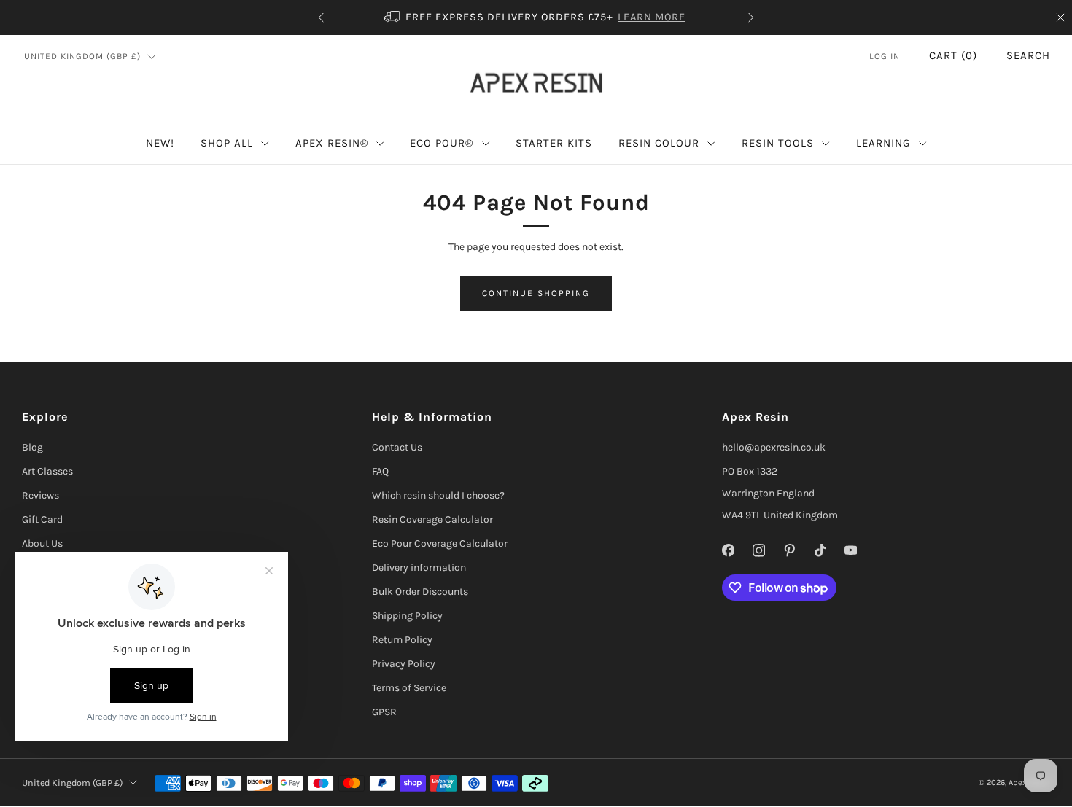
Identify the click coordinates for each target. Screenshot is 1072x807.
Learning (883, 142)
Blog (32, 447)
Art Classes (47, 471)
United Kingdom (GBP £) (82, 56)
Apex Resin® (331, 142)
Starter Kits (554, 142)
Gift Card (42, 519)
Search (1028, 55)
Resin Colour (658, 142)
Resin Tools (778, 142)
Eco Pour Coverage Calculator (440, 543)
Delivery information (419, 567)
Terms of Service (409, 688)
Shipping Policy (407, 615)
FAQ (380, 471)
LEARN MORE (651, 17)
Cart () (953, 55)
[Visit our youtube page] (850, 550)
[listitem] (536, 17)
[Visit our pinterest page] (789, 550)
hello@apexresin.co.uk (774, 447)
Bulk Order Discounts (420, 591)
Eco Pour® (441, 142)
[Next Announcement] (751, 17)
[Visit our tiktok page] (819, 550)
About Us (42, 543)
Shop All (227, 142)
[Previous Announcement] (320, 17)
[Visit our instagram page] (758, 550)
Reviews (40, 495)
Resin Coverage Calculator (432, 519)
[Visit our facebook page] (727, 550)
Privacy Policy (403, 664)
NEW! (160, 142)
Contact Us (397, 447)
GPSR (384, 712)
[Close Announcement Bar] (1060, 17)
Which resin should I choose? (438, 495)
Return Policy (402, 639)
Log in (884, 56)
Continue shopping (536, 293)
